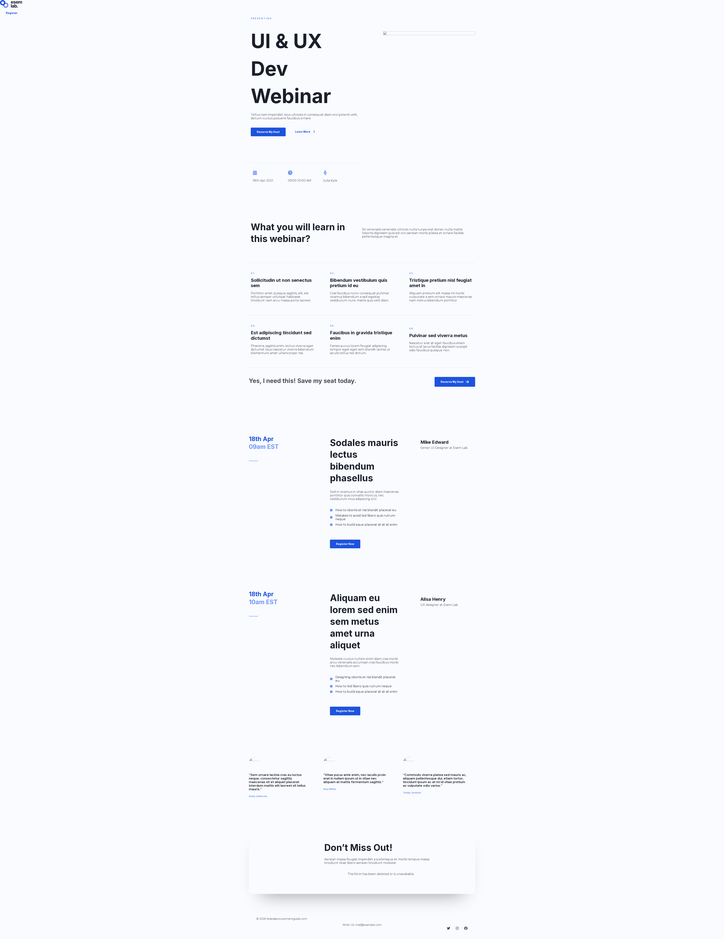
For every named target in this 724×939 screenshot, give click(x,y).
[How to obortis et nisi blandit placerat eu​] (363, 510)
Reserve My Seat (452, 381)
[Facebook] (466, 929)
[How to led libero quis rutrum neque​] (361, 686)
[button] (268, 132)
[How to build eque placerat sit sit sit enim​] (363, 524)
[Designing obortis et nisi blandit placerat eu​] (365, 678)
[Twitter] (448, 929)
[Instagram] (457, 929)
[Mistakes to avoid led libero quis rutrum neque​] (365, 517)
